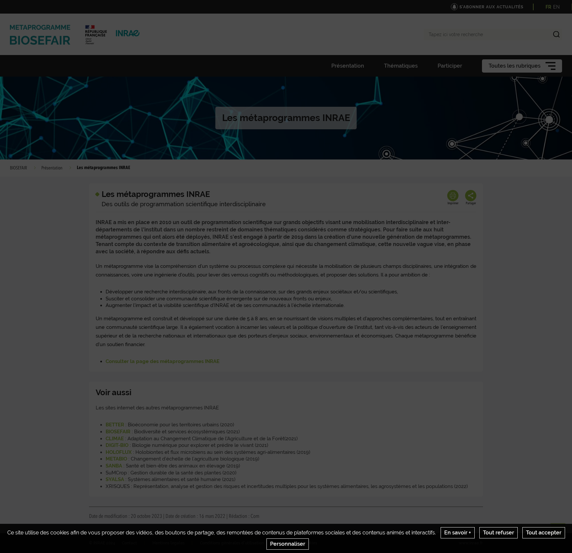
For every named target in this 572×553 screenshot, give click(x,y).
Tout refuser (498, 532)
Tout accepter (543, 532)
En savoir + (457, 532)
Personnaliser (287, 544)
